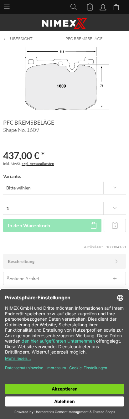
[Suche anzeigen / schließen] (72, 6)
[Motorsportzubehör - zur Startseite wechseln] (64, 23)
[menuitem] (10, 6)
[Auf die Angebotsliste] (115, 225)
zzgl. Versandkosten (38, 163)
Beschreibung (21, 261)
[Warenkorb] (117, 6)
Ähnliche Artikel (23, 278)
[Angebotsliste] (87, 6)
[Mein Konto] (102, 6)
